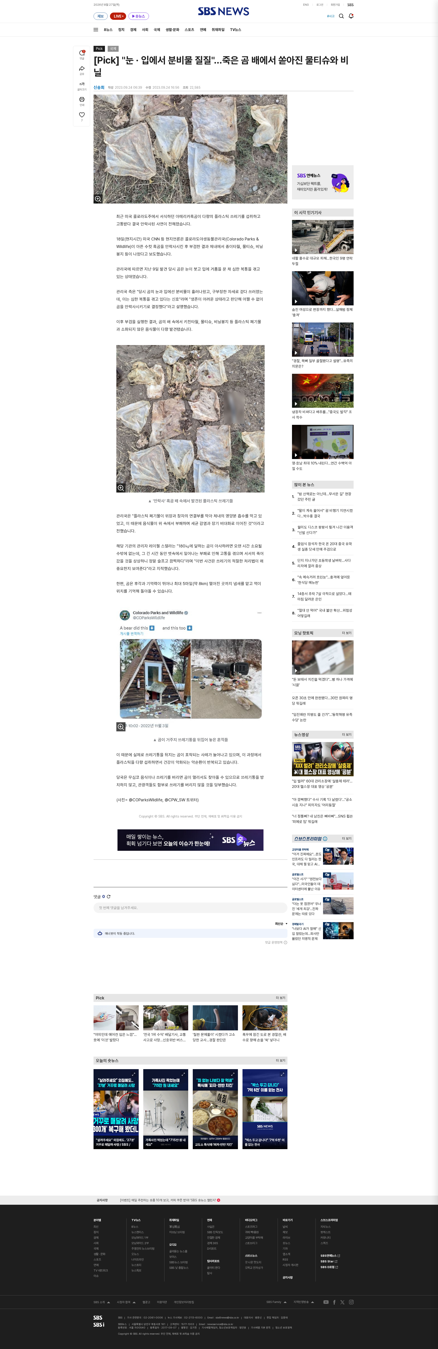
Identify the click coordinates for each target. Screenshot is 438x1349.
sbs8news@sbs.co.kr (227, 1317)
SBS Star (327, 1260)
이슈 (96, 1276)
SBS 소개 (102, 1302)
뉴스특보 (136, 1270)
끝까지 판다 (213, 1267)
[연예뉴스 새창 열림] (323, 182)
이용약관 (162, 1302)
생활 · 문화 (99, 1254)
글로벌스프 (297, 874)
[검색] (341, 16)
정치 (121, 30)
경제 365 (212, 1243)
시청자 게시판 (290, 1265)
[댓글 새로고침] (108, 896)
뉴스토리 (136, 1265)
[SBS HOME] (350, 4)
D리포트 (211, 1248)
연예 (203, 30)
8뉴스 (108, 30)
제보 (285, 1232)
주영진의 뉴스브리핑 (142, 1248)
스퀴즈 (324, 1243)
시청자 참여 (126, 1302)
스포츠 (189, 30)
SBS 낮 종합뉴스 (178, 1267)
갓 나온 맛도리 (253, 1262)
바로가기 (287, 1219)
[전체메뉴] (95, 29)
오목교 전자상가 (254, 1267)
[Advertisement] (190, 969)
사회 (145, 30)
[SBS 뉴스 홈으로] (223, 11)
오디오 (173, 1243)
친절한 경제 (213, 1237)
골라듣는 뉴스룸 (178, 1251)
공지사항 (287, 1277)
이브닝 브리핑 (177, 1232)
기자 (285, 1248)
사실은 (211, 1226)
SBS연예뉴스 (328, 1255)
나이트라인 (137, 1259)
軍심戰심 (174, 1226)
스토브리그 (251, 1243)
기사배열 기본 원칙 (261, 1327)
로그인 (319, 4)
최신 (96, 1226)
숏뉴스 (286, 1243)
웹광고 (146, 1302)
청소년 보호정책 (283, 1327)
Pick (99, 48)
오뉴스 (135, 1254)
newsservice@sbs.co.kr (220, 1324)
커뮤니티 (325, 1237)
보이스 (173, 1257)
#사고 (330, 16)
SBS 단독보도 (215, 1232)
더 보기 (279, 997)
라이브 (286, 1237)
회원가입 (335, 4)
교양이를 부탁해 (300, 849)
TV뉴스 (235, 30)
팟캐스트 (325, 1232)
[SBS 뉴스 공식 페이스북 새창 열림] (334, 1302)
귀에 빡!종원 (252, 1232)
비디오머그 (251, 1219)
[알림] (351, 16)
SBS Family (276, 1302)
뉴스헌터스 (137, 1232)
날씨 (285, 1226)
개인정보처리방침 (184, 1302)
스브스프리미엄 (329, 1219)
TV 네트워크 (101, 1270)
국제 (157, 30)
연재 (209, 1219)
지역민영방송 (304, 1302)
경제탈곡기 (297, 924)
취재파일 (218, 30)
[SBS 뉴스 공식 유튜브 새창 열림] (326, 1302)
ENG (306, 4)
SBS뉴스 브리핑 (178, 1262)
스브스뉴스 (251, 1254)
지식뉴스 (325, 1226)
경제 (133, 30)
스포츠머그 (251, 1226)
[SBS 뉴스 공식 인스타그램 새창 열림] (351, 1302)
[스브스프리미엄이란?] (326, 839)
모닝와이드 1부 (139, 1237)
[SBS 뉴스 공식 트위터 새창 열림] (342, 1302)
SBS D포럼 (327, 1266)
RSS (285, 1259)
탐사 (209, 1273)
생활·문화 (172, 30)
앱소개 (286, 1254)
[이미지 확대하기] (98, 199)
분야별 (97, 1219)
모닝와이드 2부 (140, 1243)
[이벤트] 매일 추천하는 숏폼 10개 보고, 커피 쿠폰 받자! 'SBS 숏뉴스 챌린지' (168, 1199)
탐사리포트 (213, 1260)
